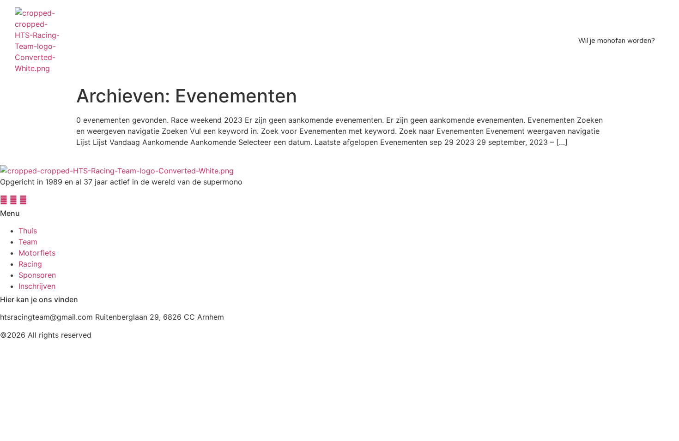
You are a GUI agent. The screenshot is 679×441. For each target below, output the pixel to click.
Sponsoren (417, 40)
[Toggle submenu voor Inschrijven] (502, 41)
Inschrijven (481, 40)
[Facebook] (14, 199)
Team (229, 40)
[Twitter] (23, 199)
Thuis (182, 40)
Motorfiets (293, 40)
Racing (352, 40)
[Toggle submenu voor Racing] (366, 41)
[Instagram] (5, 199)
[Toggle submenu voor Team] (241, 41)
